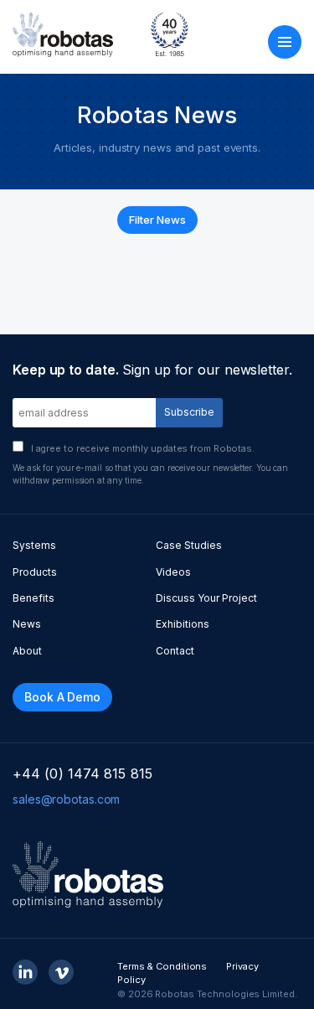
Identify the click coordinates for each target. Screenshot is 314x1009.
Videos (173, 572)
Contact (175, 650)
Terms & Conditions (162, 966)
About (27, 650)
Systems (34, 545)
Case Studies (189, 545)
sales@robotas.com (66, 799)
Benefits (33, 598)
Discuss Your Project (206, 598)
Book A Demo (62, 697)
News (27, 624)
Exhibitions (182, 624)
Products (35, 572)
